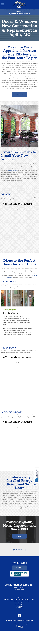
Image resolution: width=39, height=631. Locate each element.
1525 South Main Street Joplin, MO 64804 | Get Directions (19, 11)
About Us (20, 606)
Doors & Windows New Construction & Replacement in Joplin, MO (19, 28)
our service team (13, 171)
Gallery (19, 603)
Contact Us (19, 94)
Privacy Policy (10, 624)
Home (19, 598)
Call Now (19, 536)
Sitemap (17, 624)
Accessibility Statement (26, 624)
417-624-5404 (19, 563)
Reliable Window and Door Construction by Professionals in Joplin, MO (19, 600)
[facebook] (19, 615)
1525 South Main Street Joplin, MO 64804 (19, 588)
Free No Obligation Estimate (20, 14)
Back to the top (21, 550)
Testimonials (19, 604)
